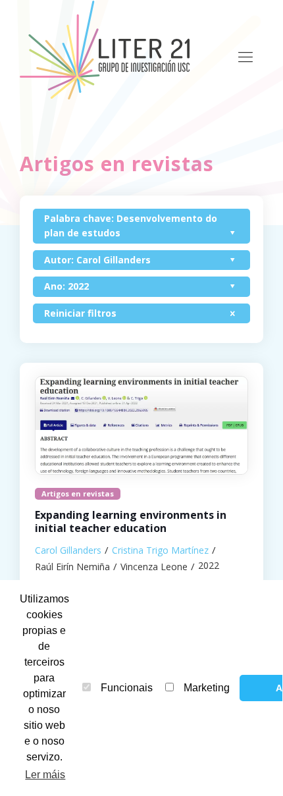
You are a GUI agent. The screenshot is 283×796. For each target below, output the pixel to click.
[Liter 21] (108, 49)
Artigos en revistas (77, 493)
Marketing (207, 687)
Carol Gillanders (68, 550)
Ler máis (45, 774)
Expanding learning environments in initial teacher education (130, 522)
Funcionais (127, 687)
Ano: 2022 (66, 286)
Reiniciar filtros (80, 313)
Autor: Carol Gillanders (97, 259)
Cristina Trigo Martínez (160, 550)
